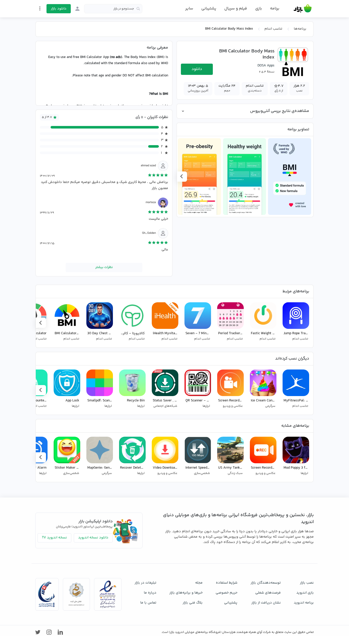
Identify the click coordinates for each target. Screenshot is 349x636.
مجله (199, 583)
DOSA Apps (266, 65)
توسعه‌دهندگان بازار (266, 583)
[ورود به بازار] (77, 8)
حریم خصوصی (226, 593)
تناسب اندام (273, 29)
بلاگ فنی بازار (193, 603)
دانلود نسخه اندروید (93, 537)
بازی (258, 9)
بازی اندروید (305, 593)
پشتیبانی (208, 8)
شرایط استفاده (226, 583)
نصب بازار (307, 583)
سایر (189, 9)
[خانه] (303, 8)
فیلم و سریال (235, 8)
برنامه (274, 9)
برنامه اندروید (304, 603)
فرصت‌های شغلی (268, 593)
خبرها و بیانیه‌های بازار (186, 593)
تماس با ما (148, 603)
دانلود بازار (58, 8)
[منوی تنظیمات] (39, 8)
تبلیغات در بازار (145, 583)
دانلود (197, 69)
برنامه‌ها (300, 29)
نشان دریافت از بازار (266, 603)
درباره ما (150, 593)
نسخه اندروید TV (54, 537)
